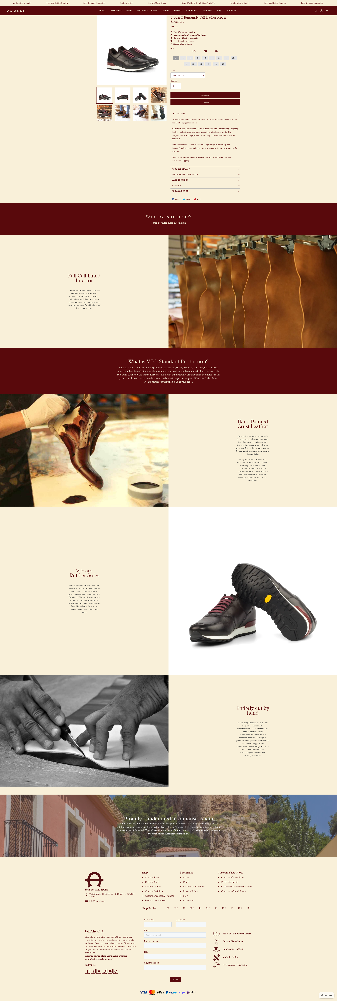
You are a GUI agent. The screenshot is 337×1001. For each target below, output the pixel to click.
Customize (205, 102)
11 (187, 64)
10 (226, 58)
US (193, 51)
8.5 (205, 58)
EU (205, 51)
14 (216, 64)
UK (216, 51)
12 (201, 64)
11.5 (193, 64)
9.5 (219, 58)
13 (208, 64)
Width (172, 70)
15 (223, 64)
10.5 (233, 58)
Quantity (173, 81)
